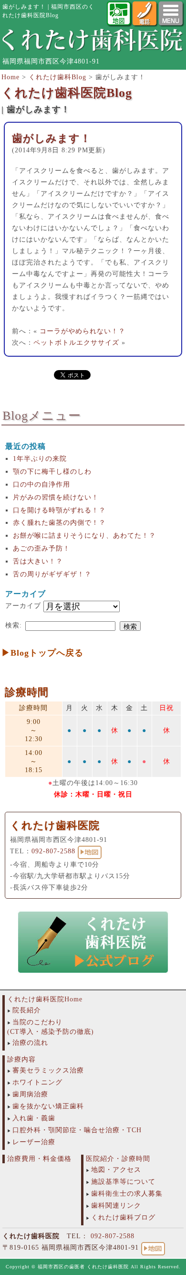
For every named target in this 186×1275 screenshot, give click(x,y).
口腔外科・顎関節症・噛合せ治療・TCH (77, 1130)
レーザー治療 (33, 1142)
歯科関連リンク (116, 1205)
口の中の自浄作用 (41, 484)
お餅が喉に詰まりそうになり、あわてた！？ (84, 535)
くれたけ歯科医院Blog (66, 93)
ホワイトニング (37, 1082)
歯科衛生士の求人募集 (127, 1193)
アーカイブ (23, 605)
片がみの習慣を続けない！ (56, 497)
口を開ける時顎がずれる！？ (59, 510)
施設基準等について (123, 1181)
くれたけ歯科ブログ (123, 1217)
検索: (13, 625)
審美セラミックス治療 (48, 1070)
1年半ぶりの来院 (40, 458)
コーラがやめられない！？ (82, 331)
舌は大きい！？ (38, 561)
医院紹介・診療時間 (118, 1158)
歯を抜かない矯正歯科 (48, 1106)
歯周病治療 (30, 1094)
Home (10, 77)
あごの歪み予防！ (41, 548)
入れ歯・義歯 (33, 1118)
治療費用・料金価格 (39, 1158)
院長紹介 (26, 1010)
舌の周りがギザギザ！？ (52, 574)
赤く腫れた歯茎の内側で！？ (59, 522)
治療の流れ (30, 1042)
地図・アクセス (116, 1169)
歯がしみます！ (51, 138)
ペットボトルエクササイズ (76, 342)
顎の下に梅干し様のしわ (52, 471)
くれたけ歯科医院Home (45, 999)
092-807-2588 (53, 851)
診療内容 (21, 1059)
